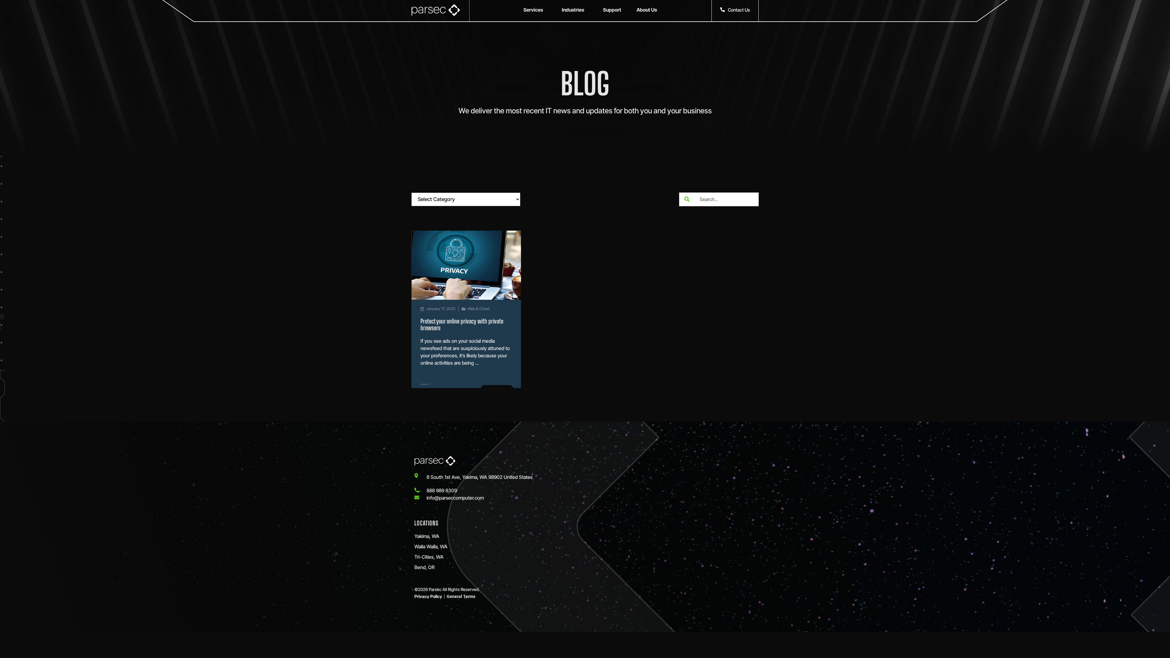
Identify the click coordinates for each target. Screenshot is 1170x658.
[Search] (686, 199)
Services (533, 10)
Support (612, 10)
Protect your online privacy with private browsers (461, 324)
